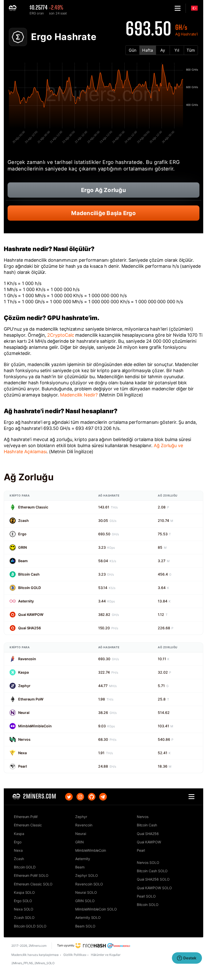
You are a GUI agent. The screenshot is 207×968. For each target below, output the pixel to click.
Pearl (22, 766)
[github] (91, 797)
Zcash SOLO (24, 917)
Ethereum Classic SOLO (33, 884)
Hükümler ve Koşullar (105, 955)
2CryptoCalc (60, 335)
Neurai (23, 712)
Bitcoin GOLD (29, 587)
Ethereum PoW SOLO (31, 875)
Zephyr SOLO (86, 875)
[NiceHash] (91, 945)
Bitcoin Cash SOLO (152, 871)
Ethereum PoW (30, 699)
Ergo (22, 534)
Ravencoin (27, 659)
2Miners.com (37, 945)
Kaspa (23, 672)
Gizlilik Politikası (74, 955)
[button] (177, 8)
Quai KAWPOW (30, 614)
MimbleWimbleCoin (34, 726)
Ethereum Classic (33, 507)
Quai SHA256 (29, 628)
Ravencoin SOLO (89, 884)
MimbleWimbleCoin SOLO (96, 909)
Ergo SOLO (23, 901)
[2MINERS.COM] (14, 8)
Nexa (22, 753)
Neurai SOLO (86, 892)
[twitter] (69, 797)
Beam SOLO (85, 926)
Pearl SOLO (146, 896)
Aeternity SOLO (88, 917)
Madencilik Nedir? (79, 394)
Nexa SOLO (23, 909)
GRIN (22, 547)
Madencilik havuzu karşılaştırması (35, 955)
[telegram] (103, 797)
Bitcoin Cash (29, 574)
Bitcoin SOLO (148, 904)
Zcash (23, 520)
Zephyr (24, 686)
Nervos (24, 739)
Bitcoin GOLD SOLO (30, 926)
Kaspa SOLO (24, 892)
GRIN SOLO (84, 901)
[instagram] (80, 797)
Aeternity (26, 601)
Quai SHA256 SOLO (153, 879)
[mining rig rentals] (119, 945)
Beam (23, 561)
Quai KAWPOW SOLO (154, 888)
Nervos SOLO (148, 862)
